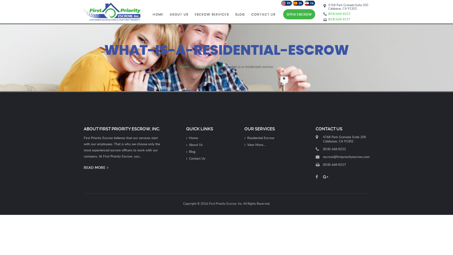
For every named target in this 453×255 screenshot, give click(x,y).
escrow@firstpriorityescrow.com (346, 156)
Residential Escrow (260, 138)
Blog (240, 14)
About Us (179, 14)
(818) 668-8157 (339, 19)
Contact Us (263, 14)
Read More (95, 168)
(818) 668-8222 (339, 14)
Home (158, 14)
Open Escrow (299, 14)
